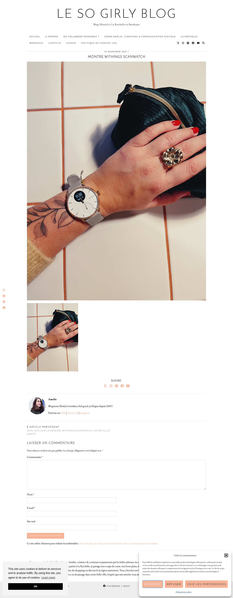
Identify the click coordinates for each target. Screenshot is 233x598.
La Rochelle (189, 36)
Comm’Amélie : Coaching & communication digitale (140, 36)
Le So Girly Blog (117, 15)
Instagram (85, 413)
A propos (51, 36)
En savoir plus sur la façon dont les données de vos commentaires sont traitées (118, 543)
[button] (226, 555)
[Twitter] (178, 43)
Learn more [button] (48, 577)
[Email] (198, 43)
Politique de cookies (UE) (99, 43)
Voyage (71, 43)
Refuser (173, 584)
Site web (31, 521)
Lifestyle (54, 43)
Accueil (35, 36)
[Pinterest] (188, 43)
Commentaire (34, 457)
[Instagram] (183, 43)
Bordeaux (36, 43)
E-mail (31, 508)
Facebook (118, 586)
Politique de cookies (183, 591)
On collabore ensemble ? (81, 36)
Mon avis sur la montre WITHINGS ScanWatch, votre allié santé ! (68, 430)
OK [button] (35, 586)
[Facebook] (193, 43)
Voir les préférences (206, 584)
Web (63, 413)
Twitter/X (72, 413)
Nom (30, 494)
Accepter (152, 584)
